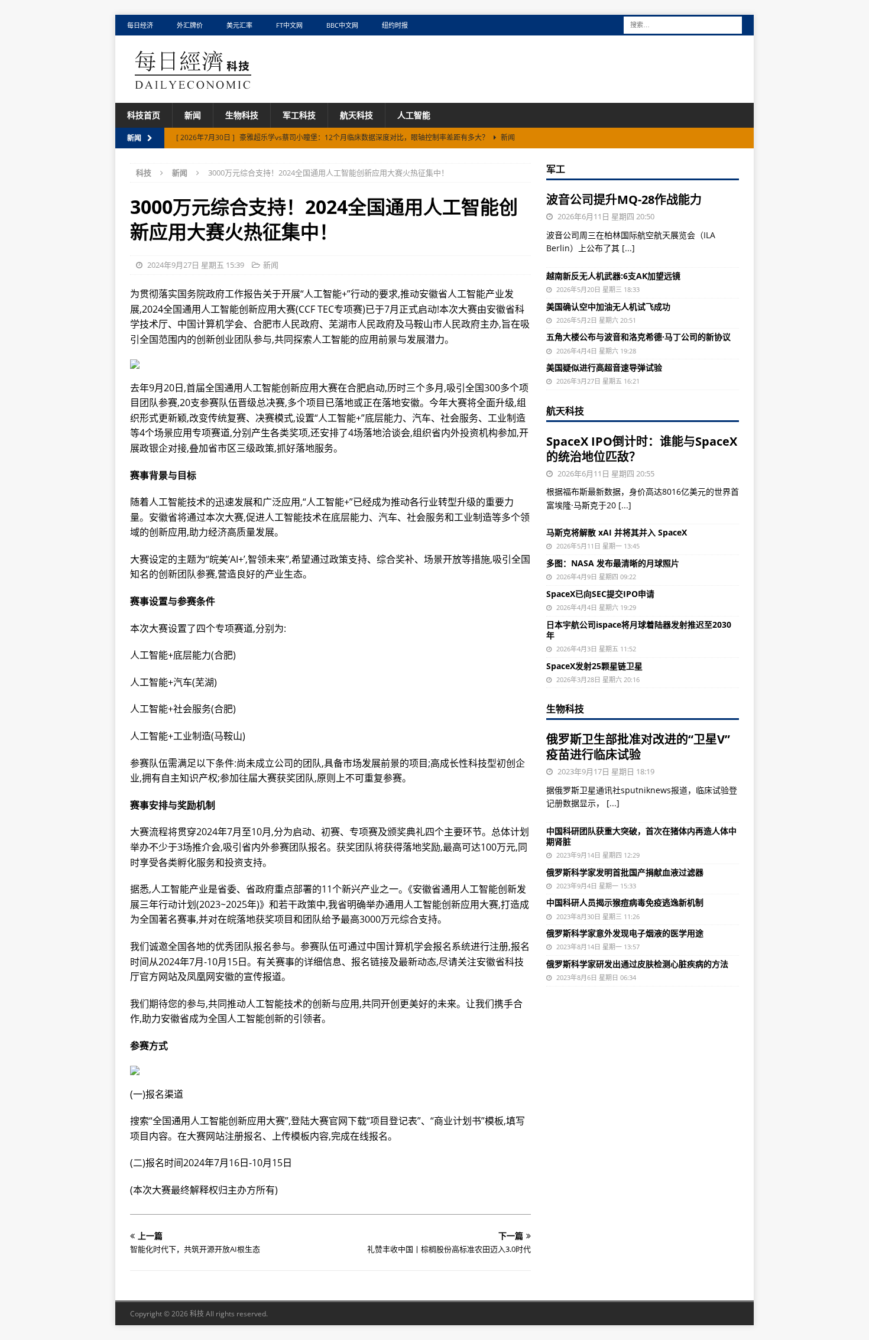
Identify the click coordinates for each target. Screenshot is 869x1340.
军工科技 (299, 115)
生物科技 (241, 115)
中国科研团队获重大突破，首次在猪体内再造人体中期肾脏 (641, 836)
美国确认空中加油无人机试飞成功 (608, 306)
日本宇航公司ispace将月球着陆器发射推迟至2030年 (638, 630)
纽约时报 (395, 25)
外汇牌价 (190, 25)
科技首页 (143, 115)
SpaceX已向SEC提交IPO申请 (600, 593)
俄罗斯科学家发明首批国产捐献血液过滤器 (624, 872)
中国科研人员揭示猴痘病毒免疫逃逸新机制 (624, 902)
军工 (555, 169)
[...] (628, 248)
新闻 (192, 115)
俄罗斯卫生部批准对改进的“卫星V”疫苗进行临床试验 (638, 747)
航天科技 (356, 115)
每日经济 (140, 25)
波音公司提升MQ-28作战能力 (624, 199)
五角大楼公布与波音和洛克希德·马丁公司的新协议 (638, 336)
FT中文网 (289, 25)
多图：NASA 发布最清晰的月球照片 (612, 563)
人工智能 (413, 115)
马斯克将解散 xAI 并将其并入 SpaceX (616, 532)
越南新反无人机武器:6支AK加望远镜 (613, 275)
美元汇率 (239, 25)
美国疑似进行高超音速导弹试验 (604, 367)
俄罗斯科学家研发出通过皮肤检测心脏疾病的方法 (637, 963)
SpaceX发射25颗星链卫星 (594, 665)
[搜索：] (683, 24)
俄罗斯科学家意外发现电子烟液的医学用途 (624, 933)
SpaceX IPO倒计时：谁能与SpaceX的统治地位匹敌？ (641, 449)
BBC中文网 (342, 25)
